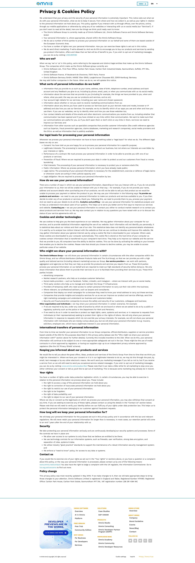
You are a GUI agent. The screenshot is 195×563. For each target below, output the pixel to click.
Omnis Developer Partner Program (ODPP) (109, 531)
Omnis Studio (104, 523)
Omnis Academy (105, 540)
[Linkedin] (135, 540)
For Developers (81, 541)
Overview (79, 511)
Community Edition (83, 530)
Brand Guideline (136, 521)
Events (132, 525)
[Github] (145, 540)
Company (133, 518)
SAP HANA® (103, 515)
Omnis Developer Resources (110, 547)
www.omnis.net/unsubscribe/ (74, 366)
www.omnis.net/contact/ (50, 465)
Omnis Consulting (106, 526)
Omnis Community (106, 543)
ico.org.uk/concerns (48, 467)
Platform (78, 518)
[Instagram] (150, 540)
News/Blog (134, 528)
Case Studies (104, 511)
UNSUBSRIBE (71, 55)
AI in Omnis (80, 515)
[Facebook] (140, 540)
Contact (132, 532)
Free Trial (79, 526)
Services (78, 545)
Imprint (132, 556)
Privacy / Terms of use (146, 556)
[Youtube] (130, 540)
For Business (80, 538)
